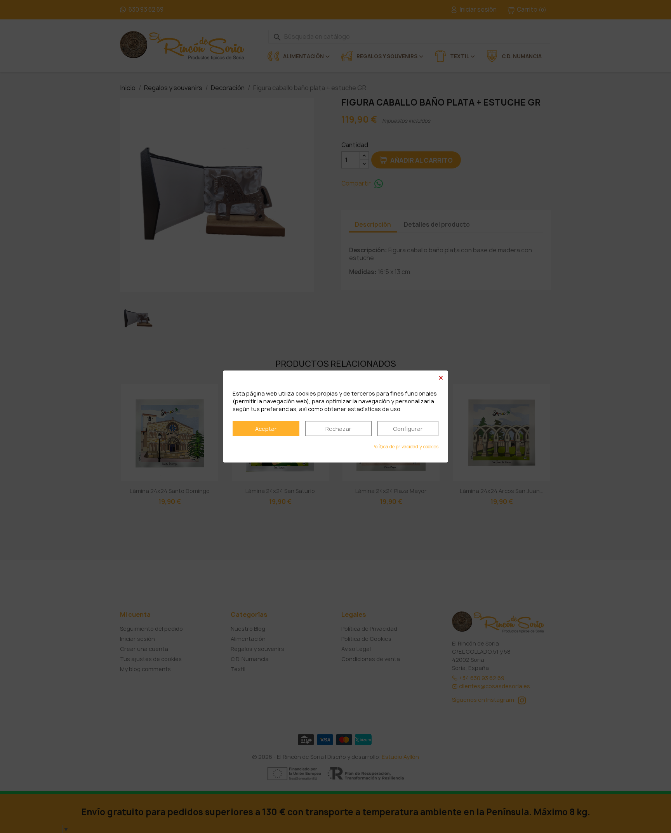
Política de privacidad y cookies (405, 447)
